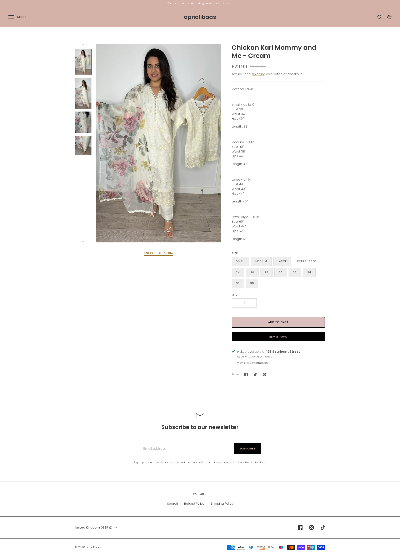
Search (172, 503)
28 (266, 272)
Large (282, 261)
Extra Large (307, 261)
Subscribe (247, 449)
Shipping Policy (222, 503)
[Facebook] (300, 527)
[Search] (379, 17)
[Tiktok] (322, 527)
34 (309, 272)
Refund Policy (194, 503)
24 (238, 272)
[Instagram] (311, 527)
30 (280, 272)
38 (252, 283)
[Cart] (389, 17)
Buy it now (278, 337)
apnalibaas (200, 17)
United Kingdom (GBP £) (93, 527)
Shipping (258, 74)
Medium (261, 261)
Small (240, 261)
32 (295, 272)
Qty (235, 295)
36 (238, 283)
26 (252, 272)
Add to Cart (278, 322)
